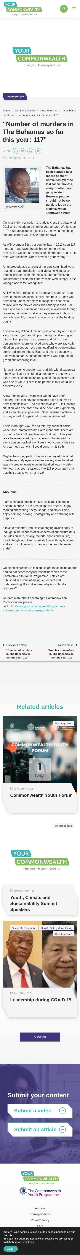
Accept (10, 1249)
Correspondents (40, 1214)
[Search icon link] (64, 9)
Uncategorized (48, 110)
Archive (40, 1208)
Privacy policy (40, 1220)
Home (6, 110)
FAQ (40, 1226)
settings (29, 1241)
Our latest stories (25, 110)
